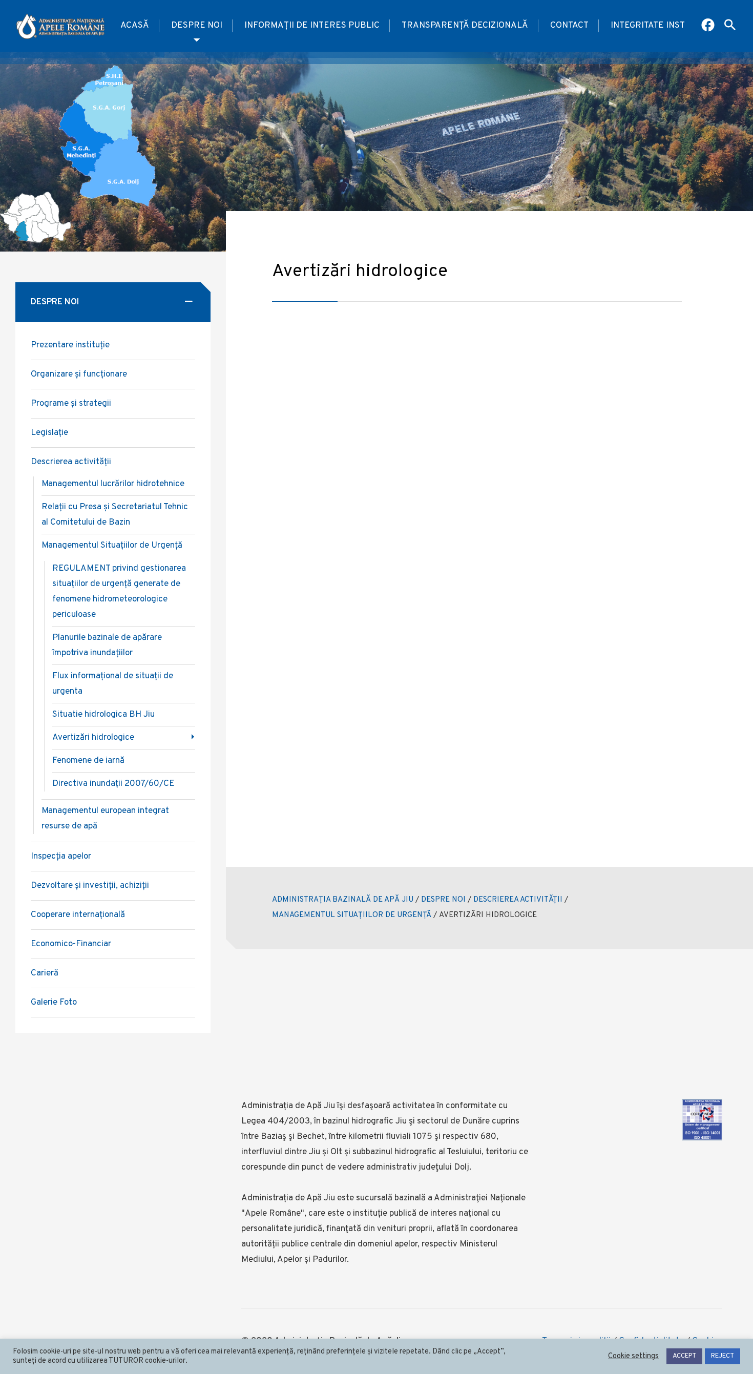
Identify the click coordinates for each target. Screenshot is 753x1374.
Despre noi (196, 25)
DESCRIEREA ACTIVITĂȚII (517, 900)
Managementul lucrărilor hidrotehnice (112, 484)
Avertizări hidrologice (93, 737)
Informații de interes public (312, 25)
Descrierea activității (71, 462)
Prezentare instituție (70, 345)
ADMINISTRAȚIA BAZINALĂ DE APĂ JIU (342, 900)
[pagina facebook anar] (708, 26)
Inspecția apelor (61, 856)
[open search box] (730, 26)
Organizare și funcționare (79, 374)
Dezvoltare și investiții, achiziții (90, 885)
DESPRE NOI (443, 900)
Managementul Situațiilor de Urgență (111, 545)
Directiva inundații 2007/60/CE (113, 783)
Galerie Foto (54, 1002)
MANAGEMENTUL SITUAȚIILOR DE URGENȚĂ (351, 915)
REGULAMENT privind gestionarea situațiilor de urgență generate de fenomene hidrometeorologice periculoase (119, 591)
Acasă (134, 25)
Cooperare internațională (78, 915)
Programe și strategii (71, 403)
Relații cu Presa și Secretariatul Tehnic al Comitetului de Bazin (114, 515)
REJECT (722, 1356)
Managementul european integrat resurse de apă (105, 818)
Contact (569, 25)
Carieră (44, 973)
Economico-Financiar (71, 944)
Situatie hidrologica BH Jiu (103, 714)
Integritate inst (648, 25)
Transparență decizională (465, 25)
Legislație (49, 433)
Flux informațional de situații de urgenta (112, 684)
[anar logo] (60, 26)
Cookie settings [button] (633, 1356)
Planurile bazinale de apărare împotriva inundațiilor (107, 645)
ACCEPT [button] (684, 1356)
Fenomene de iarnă (88, 760)
